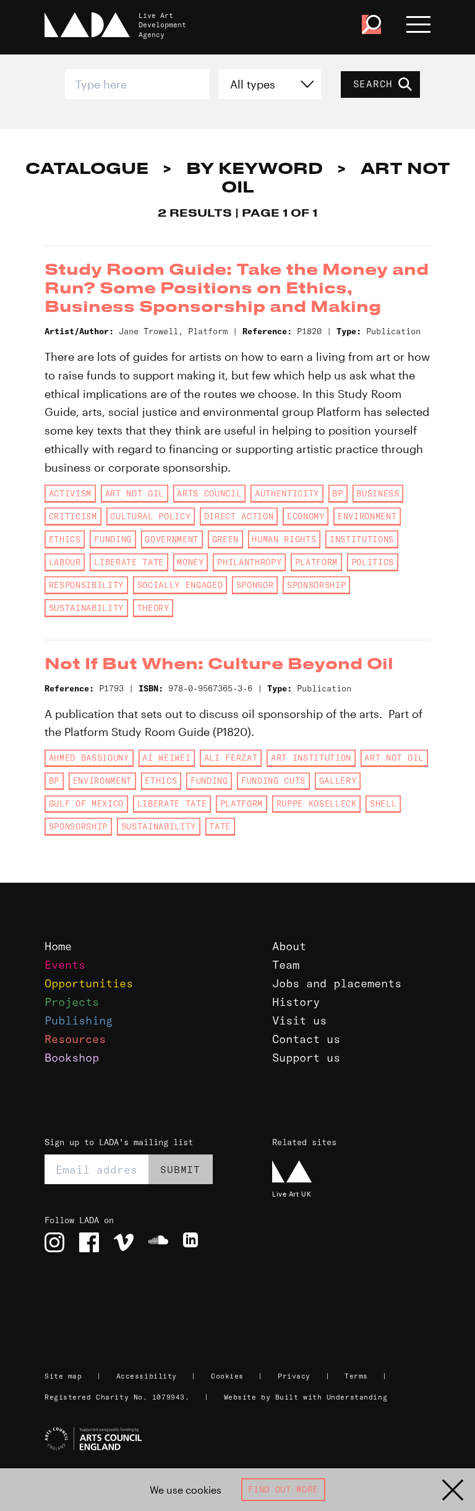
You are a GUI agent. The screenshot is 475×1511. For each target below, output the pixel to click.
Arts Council (209, 493)
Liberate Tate (129, 562)
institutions (362, 539)
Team (285, 965)
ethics (65, 539)
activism (70, 493)
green (225, 539)
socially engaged (180, 585)
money (190, 562)
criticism (73, 516)
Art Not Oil (134, 493)
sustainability (86, 608)
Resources (75, 1039)
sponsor (255, 585)
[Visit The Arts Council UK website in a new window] (242, 1439)
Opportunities (89, 983)
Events (65, 965)
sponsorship (316, 585)
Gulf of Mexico (86, 803)
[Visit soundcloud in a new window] (158, 1242)
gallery (338, 781)
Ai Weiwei (166, 758)
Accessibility (146, 1376)
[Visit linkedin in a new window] (193, 1242)
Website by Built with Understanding (306, 1397)
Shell (383, 803)
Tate (220, 826)
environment (367, 516)
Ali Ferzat (231, 758)
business (377, 493)
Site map (63, 1376)
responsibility (86, 585)
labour (65, 562)
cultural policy (150, 516)
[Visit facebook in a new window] (89, 1242)
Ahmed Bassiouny (89, 758)
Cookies (227, 1376)
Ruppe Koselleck (316, 803)
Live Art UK (291, 1194)
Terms (356, 1376)
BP (337, 493)
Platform (316, 562)
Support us (306, 1057)
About (289, 946)
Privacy (294, 1376)
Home (58, 946)
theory (153, 608)
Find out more (283, 1489)
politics (372, 562)
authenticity (287, 493)
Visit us (299, 1020)
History (296, 1002)
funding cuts (273, 781)
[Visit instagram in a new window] (54, 1242)
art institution (311, 758)
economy (306, 516)
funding (113, 539)
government (172, 539)
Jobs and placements (336, 983)
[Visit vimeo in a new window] (124, 1242)
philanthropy (249, 562)
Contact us (306, 1039)
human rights (284, 539)
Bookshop (72, 1057)
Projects (72, 1002)
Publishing (79, 1020)
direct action (239, 516)
